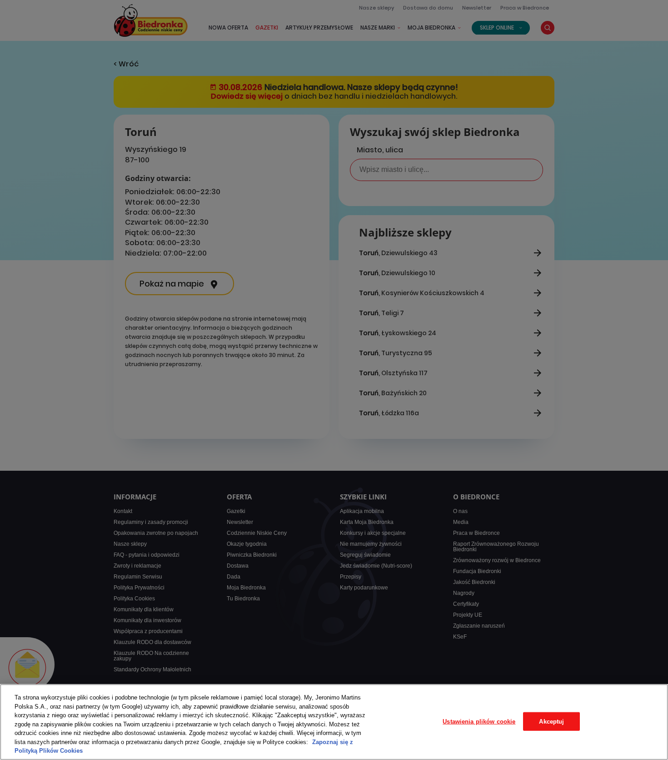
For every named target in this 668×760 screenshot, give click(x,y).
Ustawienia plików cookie (479, 721)
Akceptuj (551, 721)
